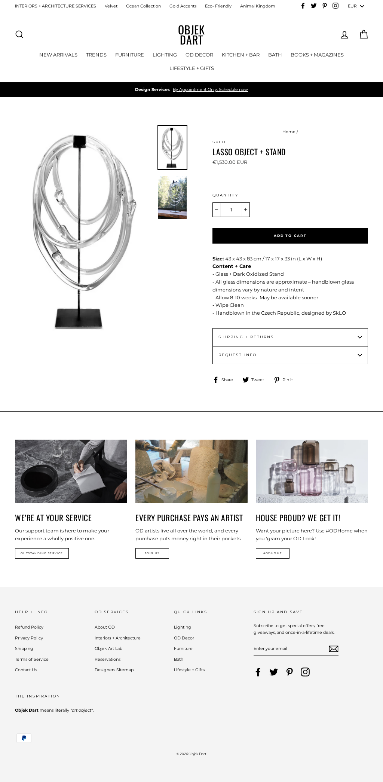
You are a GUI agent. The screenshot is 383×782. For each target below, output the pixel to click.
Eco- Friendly (218, 6)
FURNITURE (129, 55)
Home (288, 131)
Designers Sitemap (114, 669)
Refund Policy (29, 627)
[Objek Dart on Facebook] (258, 672)
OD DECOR (199, 55)
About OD (105, 627)
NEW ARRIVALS (58, 55)
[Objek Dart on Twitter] (273, 672)
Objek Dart (191, 34)
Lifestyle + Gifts (189, 669)
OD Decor (184, 638)
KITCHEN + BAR (241, 55)
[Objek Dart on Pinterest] (289, 672)
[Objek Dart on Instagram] (305, 672)
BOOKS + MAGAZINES (317, 55)
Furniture (183, 648)
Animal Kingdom (257, 6)
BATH (275, 55)
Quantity (225, 195)
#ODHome (272, 553)
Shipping (24, 648)
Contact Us (26, 669)
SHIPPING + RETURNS (246, 337)
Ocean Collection (143, 6)
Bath (178, 659)
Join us (152, 553)
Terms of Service (32, 659)
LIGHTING (165, 55)
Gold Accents (182, 6)
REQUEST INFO (237, 354)
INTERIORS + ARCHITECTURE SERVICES (55, 6)
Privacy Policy (29, 638)
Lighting (182, 627)
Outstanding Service (42, 553)
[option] (191, 89)
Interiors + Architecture (118, 638)
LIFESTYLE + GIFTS (191, 68)
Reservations (107, 659)
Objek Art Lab (108, 648)
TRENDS (96, 55)
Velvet (111, 6)
